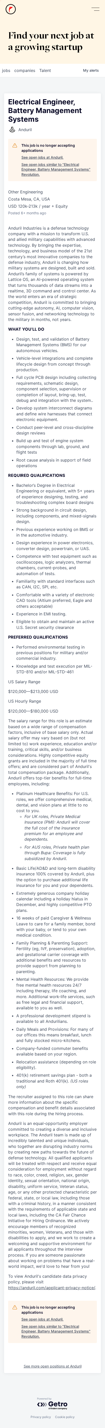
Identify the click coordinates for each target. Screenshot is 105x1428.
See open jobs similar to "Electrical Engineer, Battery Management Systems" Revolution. (55, 169)
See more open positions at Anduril (53, 1366)
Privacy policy (41, 1417)
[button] (95, 9)
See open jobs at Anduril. (42, 157)
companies (24, 70)
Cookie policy (65, 1417)
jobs (6, 70)
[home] (11, 9)
